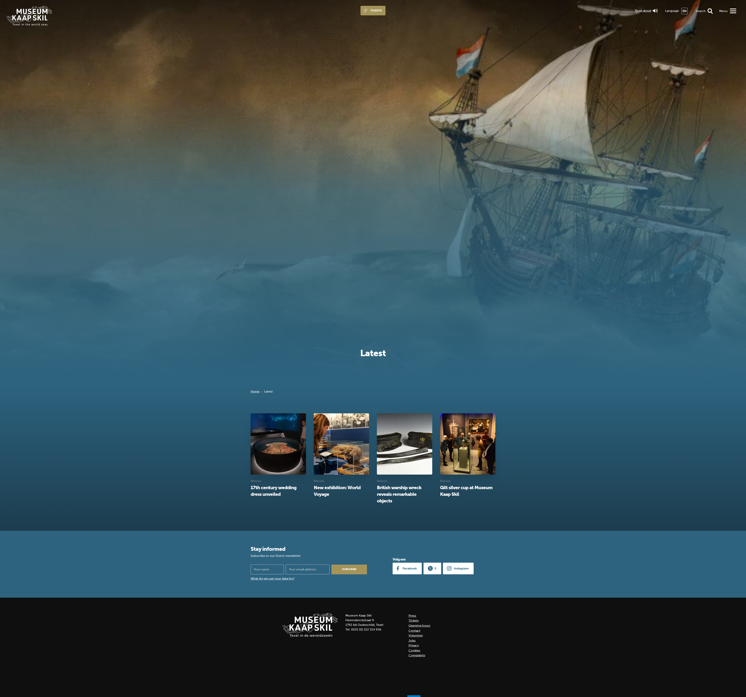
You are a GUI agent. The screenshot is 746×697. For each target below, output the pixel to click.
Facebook (410, 568)
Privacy (414, 645)
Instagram (461, 568)
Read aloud (643, 10)
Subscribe (349, 569)
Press (412, 615)
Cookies (414, 650)
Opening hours (419, 625)
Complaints (417, 655)
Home (255, 391)
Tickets (376, 10)
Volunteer (416, 635)
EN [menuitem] (684, 11)
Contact (414, 630)
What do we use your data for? (273, 578)
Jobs (412, 640)
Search (701, 11)
